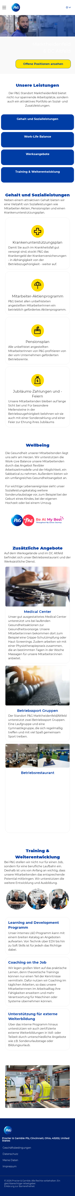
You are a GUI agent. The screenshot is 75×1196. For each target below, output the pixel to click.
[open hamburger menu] (4, 7)
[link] (37, 117)
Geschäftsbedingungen (17, 1147)
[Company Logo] (16, 7)
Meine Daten (10, 1160)
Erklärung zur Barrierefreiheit (19, 1186)
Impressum (10, 1166)
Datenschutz (10, 1154)
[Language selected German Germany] (68, 7)
